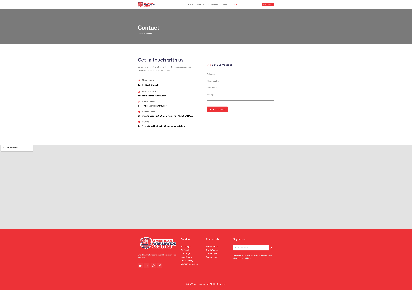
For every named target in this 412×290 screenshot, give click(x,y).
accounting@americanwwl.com (152, 106)
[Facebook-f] (159, 265)
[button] (268, 4)
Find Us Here (212, 246)
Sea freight (186, 246)
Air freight (185, 250)
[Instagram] (153, 265)
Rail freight (186, 253)
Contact (235, 4)
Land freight (186, 257)
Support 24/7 (212, 257)
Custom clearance (189, 264)
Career (225, 4)
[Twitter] (140, 265)
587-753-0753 (148, 85)
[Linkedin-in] (146, 265)
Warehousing (187, 260)
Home (190, 4)
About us (200, 4)
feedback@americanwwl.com (152, 96)
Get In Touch (212, 250)
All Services (213, 4)
